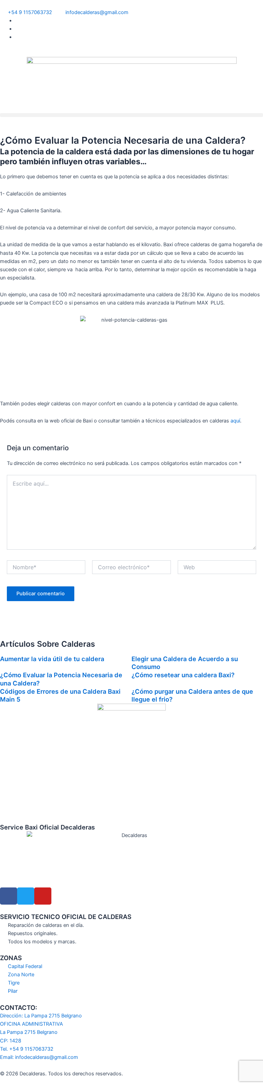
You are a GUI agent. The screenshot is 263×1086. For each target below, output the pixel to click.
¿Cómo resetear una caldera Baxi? (183, 675)
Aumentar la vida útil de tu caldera (52, 659)
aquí (235, 421)
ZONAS (11, 958)
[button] (131, 115)
